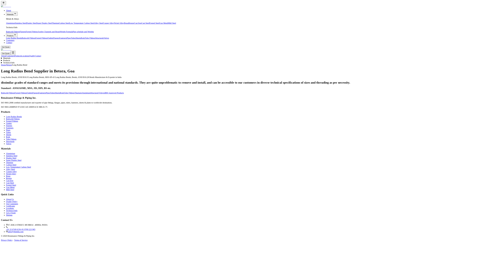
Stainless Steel (20, 23)
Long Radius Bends (14, 38)
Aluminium (10, 23)
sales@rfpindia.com (15, 232)
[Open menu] (13, 53)
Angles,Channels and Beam (49, 32)
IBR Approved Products (114, 93)
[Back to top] (3, 3)
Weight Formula (66, 32)
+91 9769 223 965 (28, 229)
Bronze (131, 23)
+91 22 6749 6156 (13, 229)
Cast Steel (145, 23)
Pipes (69, 38)
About (8, 10)
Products (10, 36)
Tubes (73, 38)
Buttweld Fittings (13, 32)
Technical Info (9, 63)
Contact (9, 43)
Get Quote (6, 47)
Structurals (99, 38)
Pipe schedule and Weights (83, 32)
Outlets (50, 38)
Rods (83, 38)
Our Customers (12, 204)
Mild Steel (172, 23)
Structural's (95, 93)
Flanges (23, 32)
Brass (126, 23)
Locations (25, 56)
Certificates (10, 206)
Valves (106, 38)
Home (3, 65)
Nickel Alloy (119, 23)
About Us (10, 199)
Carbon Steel (64, 23)
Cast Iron (137, 23)
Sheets (78, 38)
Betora (9, 65)
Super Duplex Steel (44, 23)
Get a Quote (11, 213)
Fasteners (63, 38)
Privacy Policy (7, 240)
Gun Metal (163, 23)
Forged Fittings (32, 32)
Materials (10, 14)
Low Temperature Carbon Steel (81, 23)
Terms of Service (21, 240)
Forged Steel (154, 23)
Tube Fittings (90, 38)
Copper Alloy (108, 23)
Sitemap (9, 215)
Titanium (55, 23)
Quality (32, 56)
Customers (10, 40)
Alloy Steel (98, 23)
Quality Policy (11, 201)
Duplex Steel (31, 23)
